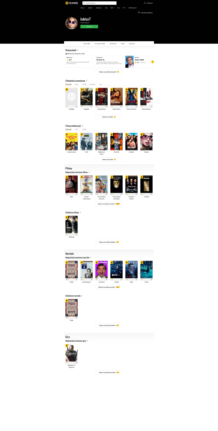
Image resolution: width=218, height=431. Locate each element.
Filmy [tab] (76, 84)
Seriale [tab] (84, 84)
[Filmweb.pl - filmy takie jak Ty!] (71, 3)
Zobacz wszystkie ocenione (108, 204)
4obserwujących (84, 22)
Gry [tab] (100, 84)
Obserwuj (89, 26)
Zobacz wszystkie (107, 117)
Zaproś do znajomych (147, 12)
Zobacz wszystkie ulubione (108, 242)
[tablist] (109, 84)
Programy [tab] (92, 84)
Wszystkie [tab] (68, 84)
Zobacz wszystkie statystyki (107, 72)
